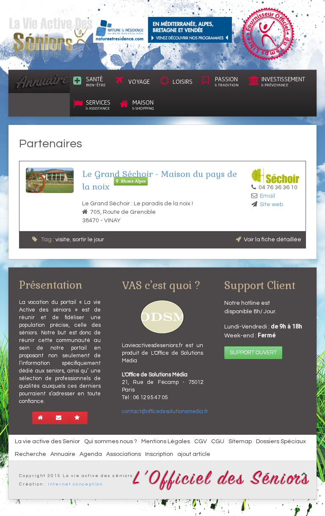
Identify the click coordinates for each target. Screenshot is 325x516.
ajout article (193, 454)
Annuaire (62, 454)
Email (267, 196)
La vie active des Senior (47, 441)
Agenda (91, 454)
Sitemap (240, 441)
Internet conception (75, 484)
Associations (123, 454)
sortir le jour (88, 240)
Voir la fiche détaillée (272, 240)
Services (98, 104)
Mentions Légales (165, 441)
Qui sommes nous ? (110, 441)
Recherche (30, 454)
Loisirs (183, 81)
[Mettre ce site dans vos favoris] (78, 417)
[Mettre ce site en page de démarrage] (41, 417)
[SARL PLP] (162, 30)
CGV (200, 441)
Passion (227, 81)
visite (62, 240)
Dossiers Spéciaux (281, 441)
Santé (95, 81)
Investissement (283, 81)
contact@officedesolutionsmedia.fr (165, 411)
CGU (217, 441)
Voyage (139, 81)
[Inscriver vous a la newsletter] (59, 417)
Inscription (159, 454)
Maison (143, 104)
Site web (271, 204)
